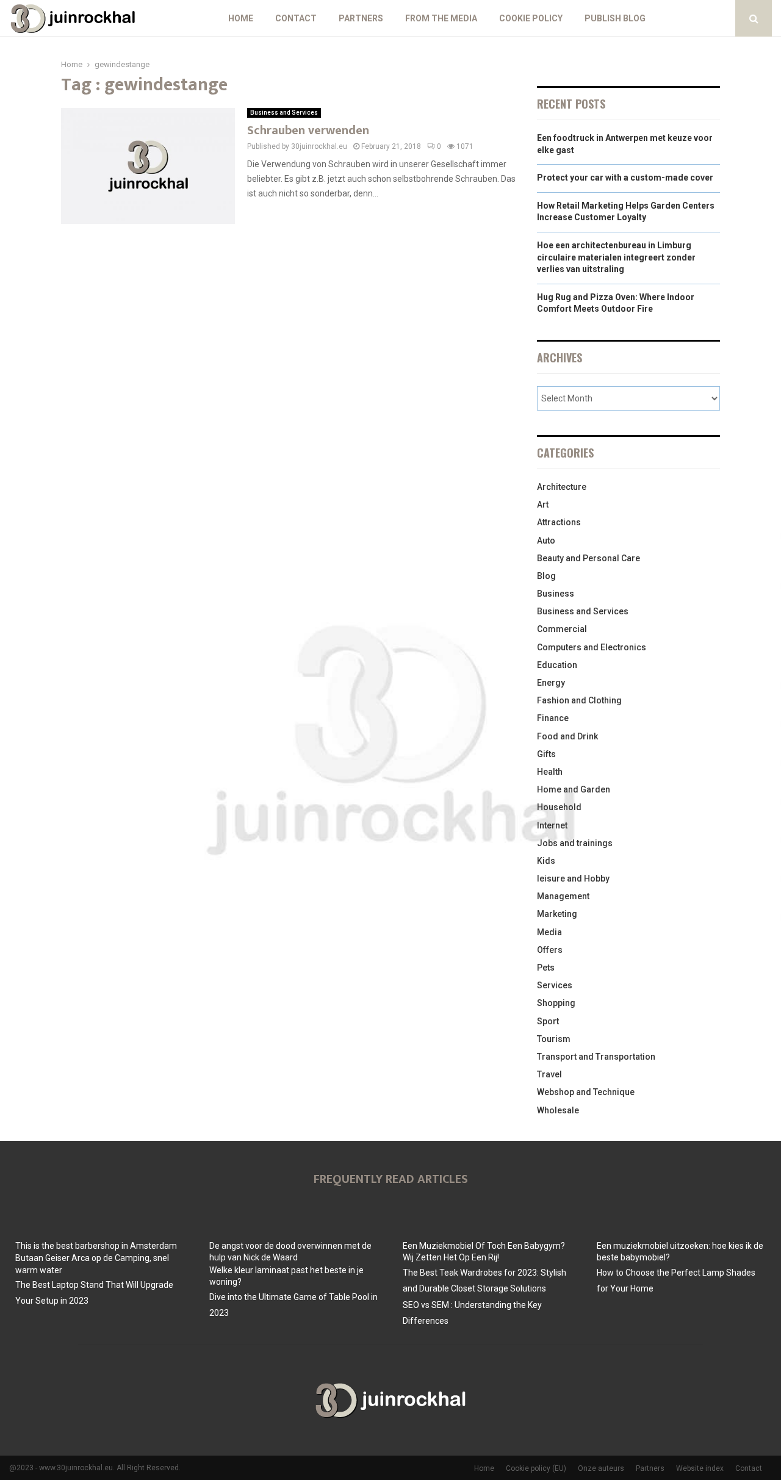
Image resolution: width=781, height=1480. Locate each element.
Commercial (562, 629)
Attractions (559, 522)
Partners (361, 18)
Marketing (557, 914)
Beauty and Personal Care (588, 558)
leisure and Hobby (573, 878)
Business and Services (284, 112)
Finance (553, 718)
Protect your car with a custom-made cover (625, 177)
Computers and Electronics (591, 647)
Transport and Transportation (596, 1057)
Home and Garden (573, 789)
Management (563, 896)
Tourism (553, 1039)
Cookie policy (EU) (536, 1468)
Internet (552, 825)
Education (557, 665)
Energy (551, 683)
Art (543, 504)
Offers (550, 950)
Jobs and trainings (575, 843)
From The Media (441, 18)
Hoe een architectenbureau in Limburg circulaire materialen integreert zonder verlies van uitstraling (616, 257)
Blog (546, 576)
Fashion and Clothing (579, 700)
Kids (546, 861)
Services (554, 985)
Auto (546, 540)
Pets (546, 967)
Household (559, 807)
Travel (549, 1074)
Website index (700, 1468)
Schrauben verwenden (308, 130)
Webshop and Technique (586, 1092)
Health (550, 772)
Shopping (556, 1003)
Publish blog (615, 18)
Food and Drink (567, 736)
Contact (296, 18)
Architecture (561, 487)
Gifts (546, 754)
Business (555, 593)
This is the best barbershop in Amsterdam (96, 1246)
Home (240, 18)
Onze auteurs (601, 1468)
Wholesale (558, 1110)
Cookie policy (531, 18)
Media (549, 932)
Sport (548, 1021)
